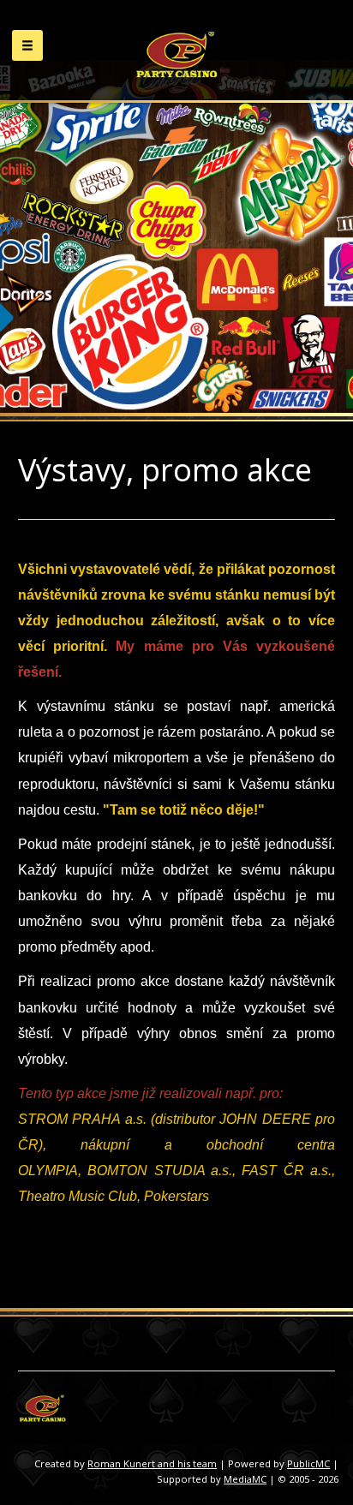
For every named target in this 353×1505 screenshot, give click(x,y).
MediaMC (245, 1478)
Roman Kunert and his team (152, 1463)
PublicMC (308, 1463)
